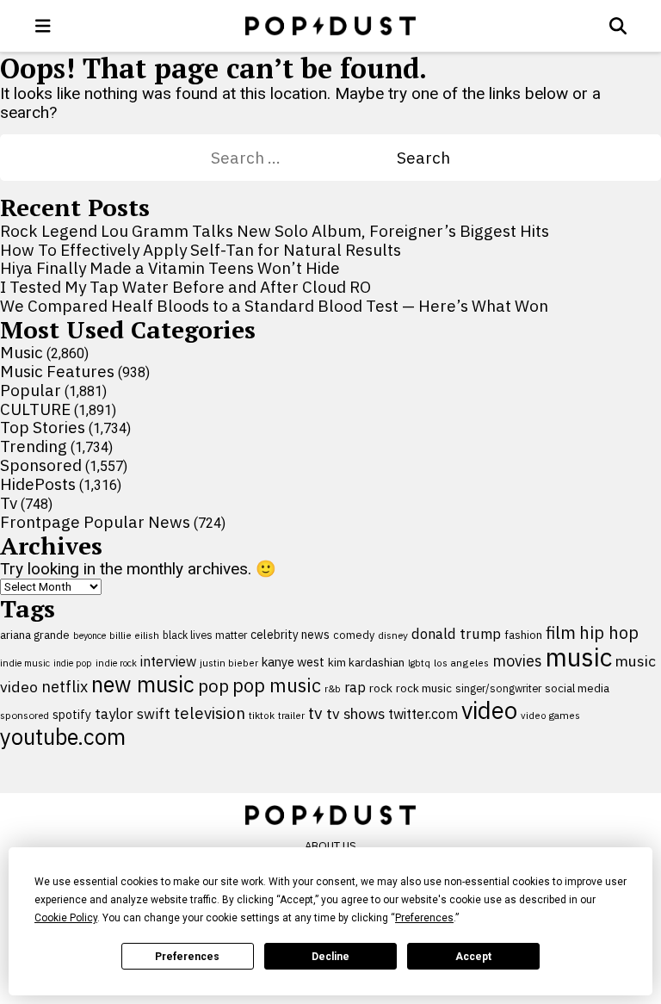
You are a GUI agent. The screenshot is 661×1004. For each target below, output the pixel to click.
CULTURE (35, 409)
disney (393, 635)
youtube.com (63, 736)
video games (550, 715)
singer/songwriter (498, 688)
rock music (424, 688)
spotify (72, 714)
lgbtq (419, 663)
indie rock (116, 663)
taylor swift (132, 713)
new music (143, 684)
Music (21, 352)
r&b (332, 688)
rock (380, 688)
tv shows (355, 713)
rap (355, 687)
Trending (33, 446)
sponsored (24, 715)
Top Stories (42, 427)
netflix (64, 686)
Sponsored (41, 465)
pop (213, 685)
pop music (276, 685)
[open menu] (43, 26)
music (579, 657)
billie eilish (134, 635)
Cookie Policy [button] (65, 918)
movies (517, 661)
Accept (473, 957)
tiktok (262, 715)
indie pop (72, 663)
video (489, 710)
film (561, 632)
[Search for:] (304, 157)
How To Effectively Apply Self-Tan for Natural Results (200, 249)
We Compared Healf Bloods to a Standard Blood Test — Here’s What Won (274, 305)
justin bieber (229, 663)
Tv (8, 503)
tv (315, 712)
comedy (353, 635)
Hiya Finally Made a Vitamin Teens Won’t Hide (170, 267)
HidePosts (38, 484)
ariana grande (35, 634)
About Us (330, 846)
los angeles (461, 662)
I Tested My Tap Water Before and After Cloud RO (185, 286)
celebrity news (290, 634)
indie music (25, 663)
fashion (523, 635)
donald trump (456, 633)
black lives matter (205, 634)
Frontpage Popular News (95, 521)
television (209, 713)
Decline (330, 957)
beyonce (89, 635)
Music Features (57, 371)
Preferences (187, 957)
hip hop (609, 632)
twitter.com (423, 713)
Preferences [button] (424, 918)
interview (168, 661)
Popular (30, 390)
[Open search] (618, 26)
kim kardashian (366, 662)
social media (577, 688)
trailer (291, 715)
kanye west (293, 662)
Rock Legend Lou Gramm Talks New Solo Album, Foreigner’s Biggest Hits (274, 230)
